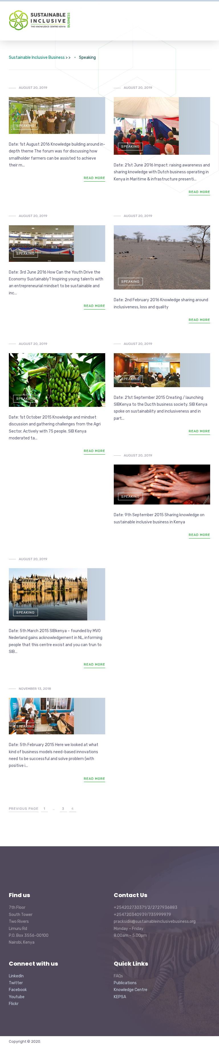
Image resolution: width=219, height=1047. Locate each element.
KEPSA (120, 996)
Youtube (17, 996)
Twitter (16, 982)
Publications (125, 982)
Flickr (14, 1003)
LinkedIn (16, 976)
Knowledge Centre (130, 989)
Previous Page (23, 809)
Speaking (25, 126)
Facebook (18, 989)
